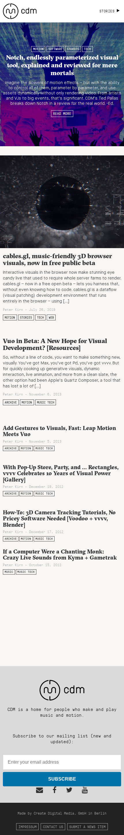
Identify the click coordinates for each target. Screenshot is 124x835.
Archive (11, 402)
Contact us (53, 826)
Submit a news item (87, 826)
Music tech (45, 402)
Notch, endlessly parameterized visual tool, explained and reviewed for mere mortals (62, 65)
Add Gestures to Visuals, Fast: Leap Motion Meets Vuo (59, 431)
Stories (73, 49)
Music (9, 572)
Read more (62, 113)
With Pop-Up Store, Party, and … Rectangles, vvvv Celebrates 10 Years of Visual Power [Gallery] (61, 473)
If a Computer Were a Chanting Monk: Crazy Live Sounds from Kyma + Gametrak (60, 554)
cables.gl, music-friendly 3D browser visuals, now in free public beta (57, 259)
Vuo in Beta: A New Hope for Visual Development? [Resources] (55, 344)
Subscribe (62, 779)
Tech (87, 49)
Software (55, 49)
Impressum (27, 826)
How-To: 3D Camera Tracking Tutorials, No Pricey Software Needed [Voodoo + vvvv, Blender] (59, 518)
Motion (38, 49)
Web (51, 317)
